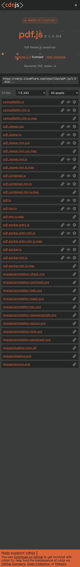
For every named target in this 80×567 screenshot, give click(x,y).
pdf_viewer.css (13, 126)
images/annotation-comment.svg (26, 282)
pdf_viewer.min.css (16, 142)
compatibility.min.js (16, 110)
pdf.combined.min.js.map (21, 192)
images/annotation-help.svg (22, 290)
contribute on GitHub (28, 557)
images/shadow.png (17, 356)
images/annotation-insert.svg (23, 298)
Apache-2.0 (23, 57)
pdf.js (7, 200)
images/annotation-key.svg (22, 306)
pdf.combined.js (14, 175)
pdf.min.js (10, 208)
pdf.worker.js (12, 249)
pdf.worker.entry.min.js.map (22, 241)
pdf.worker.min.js (15, 257)
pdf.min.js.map (13, 216)
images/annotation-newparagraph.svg (29, 315)
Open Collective (38, 564)
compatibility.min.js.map (20, 118)
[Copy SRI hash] (74, 102)
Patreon (60, 564)
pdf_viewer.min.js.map (18, 167)
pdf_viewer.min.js (15, 159)
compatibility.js (13, 101)
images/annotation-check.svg (23, 274)
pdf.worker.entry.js (16, 224)
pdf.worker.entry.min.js (19, 233)
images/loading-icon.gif (19, 347)
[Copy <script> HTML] (68, 102)
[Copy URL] (62, 102)
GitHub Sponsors (13, 564)
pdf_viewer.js (12, 134)
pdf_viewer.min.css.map (20, 151)
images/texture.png (16, 364)
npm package (55, 57)
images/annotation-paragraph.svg (27, 339)
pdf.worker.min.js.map (18, 265)
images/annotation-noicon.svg (24, 323)
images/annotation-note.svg (22, 331)
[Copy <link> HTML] (68, 126)
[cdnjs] (12, 5)
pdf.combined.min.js (17, 183)
